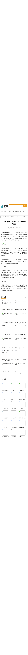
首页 (2, 211)
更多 (26, 297)
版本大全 (6, 211)
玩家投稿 (11, 211)
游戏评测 (17, 211)
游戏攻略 (22, 211)
